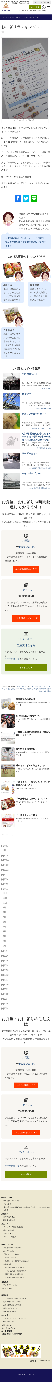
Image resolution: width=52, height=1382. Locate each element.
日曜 (37, 408)
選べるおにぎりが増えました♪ (30, 765)
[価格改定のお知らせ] (8, 704)
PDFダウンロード (9, 1322)
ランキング (20, 689)
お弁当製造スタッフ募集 (12, 1305)
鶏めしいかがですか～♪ (34, 413)
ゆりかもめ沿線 (34, 488)
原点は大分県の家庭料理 (12, 1248)
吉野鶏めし (29, 689)
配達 (49, 691)
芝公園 (39, 448)
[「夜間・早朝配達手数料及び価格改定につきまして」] (8, 737)
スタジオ (47, 488)
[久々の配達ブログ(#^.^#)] (8, 721)
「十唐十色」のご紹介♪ (27, 815)
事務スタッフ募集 (9, 1312)
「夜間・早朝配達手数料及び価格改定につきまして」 (33, 733)
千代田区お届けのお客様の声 (15, 1271)
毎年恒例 (47, 408)
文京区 (41, 408)
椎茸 (41, 689)
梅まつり (26, 394)
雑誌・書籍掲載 (9, 1230)
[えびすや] (6, 7)
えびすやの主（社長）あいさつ (14, 1298)
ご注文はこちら (26, 645)
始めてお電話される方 (26, 569)
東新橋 (48, 448)
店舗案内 (4, 1214)
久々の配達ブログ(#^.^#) (28, 716)
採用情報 (4, 1295)
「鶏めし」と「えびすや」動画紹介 (16, 1261)
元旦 (45, 388)
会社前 (31, 468)
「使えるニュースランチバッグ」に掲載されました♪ (33, 783)
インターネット (26, 639)
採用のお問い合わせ (10, 1308)
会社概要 (4, 1282)
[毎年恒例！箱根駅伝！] (8, 754)
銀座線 (34, 428)
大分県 (36, 689)
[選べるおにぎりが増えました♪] (8, 770)
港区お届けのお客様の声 (14, 1274)
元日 (41, 388)
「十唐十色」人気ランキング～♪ (31, 799)
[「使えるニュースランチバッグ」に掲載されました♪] (8, 787)
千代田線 (47, 428)
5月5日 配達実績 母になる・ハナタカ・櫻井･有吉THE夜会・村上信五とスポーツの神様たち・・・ (36, 436)
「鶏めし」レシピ (9, 1258)
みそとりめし (10, 689)
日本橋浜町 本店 (9, 1217)
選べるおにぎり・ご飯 (11, 1201)
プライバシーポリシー (11, 1285)
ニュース (4, 1224)
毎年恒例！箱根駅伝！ (26, 749)
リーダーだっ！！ (31, 453)
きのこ (41, 686)
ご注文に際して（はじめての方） (15, 1318)
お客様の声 (7, 1264)
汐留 (43, 448)
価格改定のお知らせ (25, 699)
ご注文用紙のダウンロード (26, 1133)
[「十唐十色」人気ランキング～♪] (8, 804)
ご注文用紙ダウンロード (26, 618)
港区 (42, 488)
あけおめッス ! (29, 374)
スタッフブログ (15, 17)
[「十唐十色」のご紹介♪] (8, 820)
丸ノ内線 (40, 428)
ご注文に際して (12, 659)
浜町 (45, 689)
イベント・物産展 (9, 1237)
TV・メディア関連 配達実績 (13, 1227)
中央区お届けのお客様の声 (15, 1268)
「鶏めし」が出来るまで (12, 1254)
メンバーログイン (41, 2)
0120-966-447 (27, 546)
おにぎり (34, 686)
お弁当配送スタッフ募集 (12, 1302)
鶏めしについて (7, 1245)
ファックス (26, 589)
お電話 (26, 540)
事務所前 (37, 468)
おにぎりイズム (9, 1251)
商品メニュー (6, 1198)
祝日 (49, 388)
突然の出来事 (46, 468)
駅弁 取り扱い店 (9, 1220)
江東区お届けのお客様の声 (15, 1277)
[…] (19, 705)
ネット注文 (35, 7)
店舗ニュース (8, 1234)
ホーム (5, 17)
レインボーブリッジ (32, 473)
